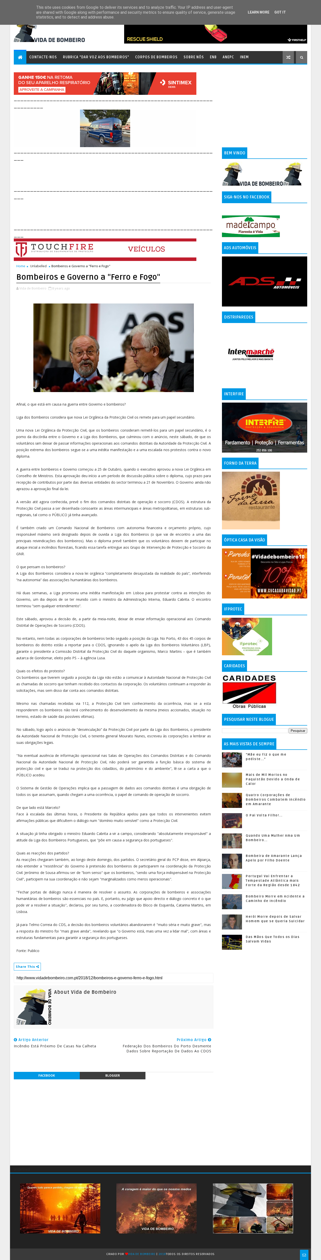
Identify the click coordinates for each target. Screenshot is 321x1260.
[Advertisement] (105, 173)
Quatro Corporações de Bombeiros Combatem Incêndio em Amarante (276, 799)
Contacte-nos (43, 57)
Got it (280, 12)
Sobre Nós (194, 57)
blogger (112, 1075)
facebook (46, 1075)
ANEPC (228, 57)
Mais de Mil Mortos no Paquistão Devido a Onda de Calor (273, 779)
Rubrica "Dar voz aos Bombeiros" (96, 57)
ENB (213, 57)
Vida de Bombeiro (141, 1254)
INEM (244, 57)
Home (20, 266)
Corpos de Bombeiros (156, 57)
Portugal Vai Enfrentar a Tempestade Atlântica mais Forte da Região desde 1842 (273, 880)
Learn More (258, 12)
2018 (162, 1254)
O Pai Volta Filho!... (264, 815)
